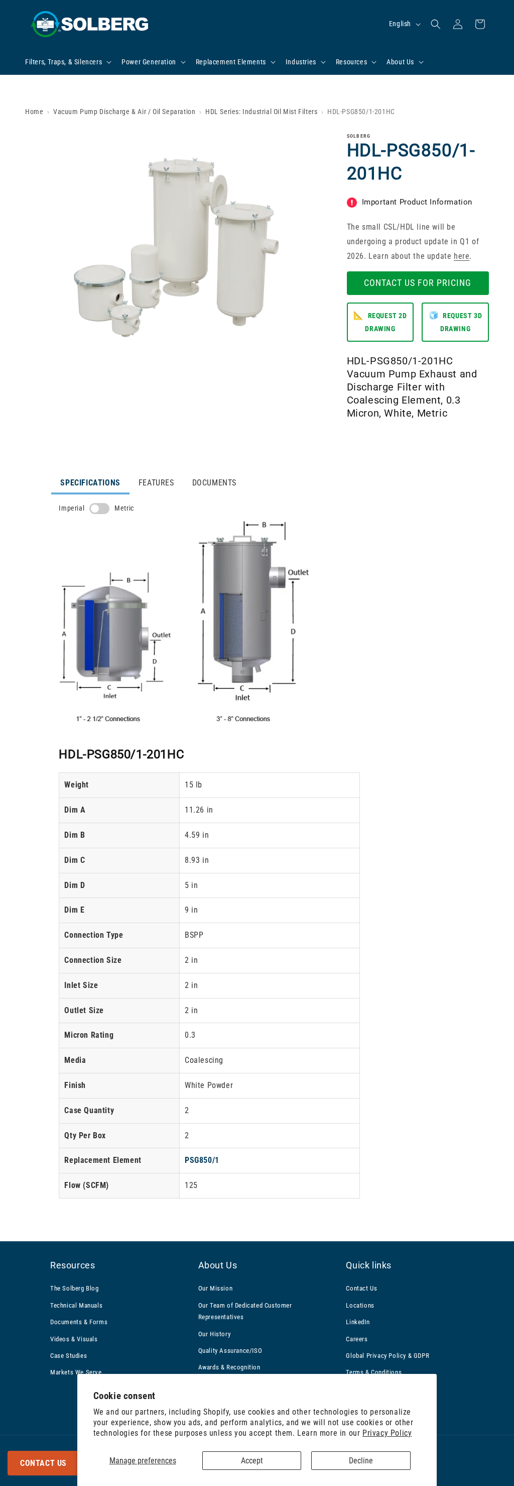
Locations (360, 1305)
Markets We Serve (76, 1372)
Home (34, 112)
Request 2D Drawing (380, 322)
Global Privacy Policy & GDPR (387, 1355)
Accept (252, 1460)
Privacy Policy (387, 1433)
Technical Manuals (76, 1305)
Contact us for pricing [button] (417, 282)
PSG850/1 (202, 1160)
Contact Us (43, 1463)
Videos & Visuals (74, 1339)
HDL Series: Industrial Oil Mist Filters (261, 112)
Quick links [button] (369, 1265)
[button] (67, 61)
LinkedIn (357, 1322)
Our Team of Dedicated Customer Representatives (245, 1311)
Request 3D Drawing (455, 322)
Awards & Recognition (229, 1367)
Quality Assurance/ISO (230, 1350)
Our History (214, 1334)
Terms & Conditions (374, 1372)
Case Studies (68, 1355)
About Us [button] (217, 1265)
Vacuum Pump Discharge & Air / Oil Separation (124, 112)
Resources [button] (72, 1265)
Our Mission (215, 1288)
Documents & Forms (78, 1322)
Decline (361, 1460)
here (461, 256)
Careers (356, 1339)
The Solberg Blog (74, 1288)
